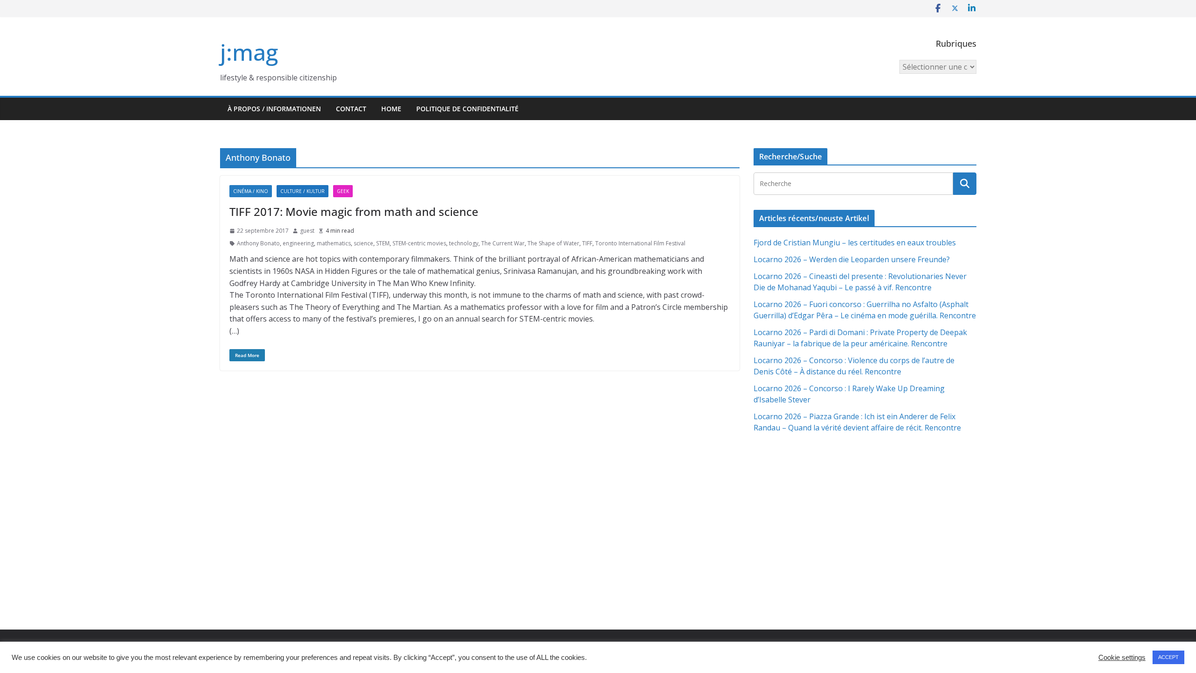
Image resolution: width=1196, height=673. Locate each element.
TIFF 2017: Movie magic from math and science (353, 211)
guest (307, 231)
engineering (298, 243)
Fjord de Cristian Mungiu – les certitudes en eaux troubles (855, 242)
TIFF (587, 243)
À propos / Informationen (274, 108)
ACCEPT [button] (1168, 657)
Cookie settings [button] (1122, 657)
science (363, 243)
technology (463, 243)
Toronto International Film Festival (640, 243)
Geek (343, 191)
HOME (391, 108)
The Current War (503, 243)
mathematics (334, 243)
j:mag (249, 52)
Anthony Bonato (258, 243)
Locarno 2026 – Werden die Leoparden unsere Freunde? (852, 259)
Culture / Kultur (302, 191)
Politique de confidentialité (467, 108)
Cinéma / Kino (250, 191)
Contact (351, 108)
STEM (383, 243)
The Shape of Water (553, 243)
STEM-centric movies (419, 243)
